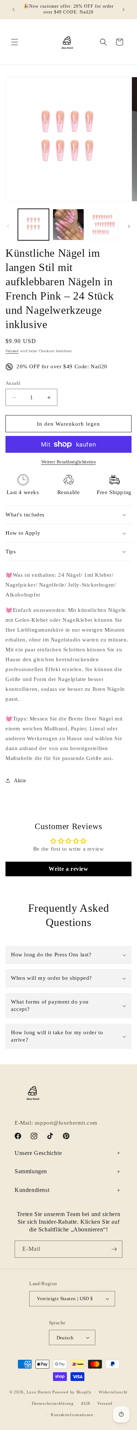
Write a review (68, 869)
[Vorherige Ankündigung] (13, 9)
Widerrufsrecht (113, 1392)
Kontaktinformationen (72, 1414)
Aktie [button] (20, 780)
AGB (85, 1403)
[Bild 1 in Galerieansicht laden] (33, 224)
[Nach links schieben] (8, 226)
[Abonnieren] (114, 1249)
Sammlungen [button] (31, 1171)
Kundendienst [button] (32, 1190)
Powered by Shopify (72, 1392)
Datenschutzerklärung (53, 1403)
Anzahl (12, 383)
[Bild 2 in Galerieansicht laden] (68, 224)
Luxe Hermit (39, 1392)
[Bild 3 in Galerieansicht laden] (103, 224)
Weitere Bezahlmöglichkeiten (68, 461)
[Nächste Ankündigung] (123, 9)
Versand (12, 351)
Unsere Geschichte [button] (38, 1153)
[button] (15, 42)
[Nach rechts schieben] (129, 226)
